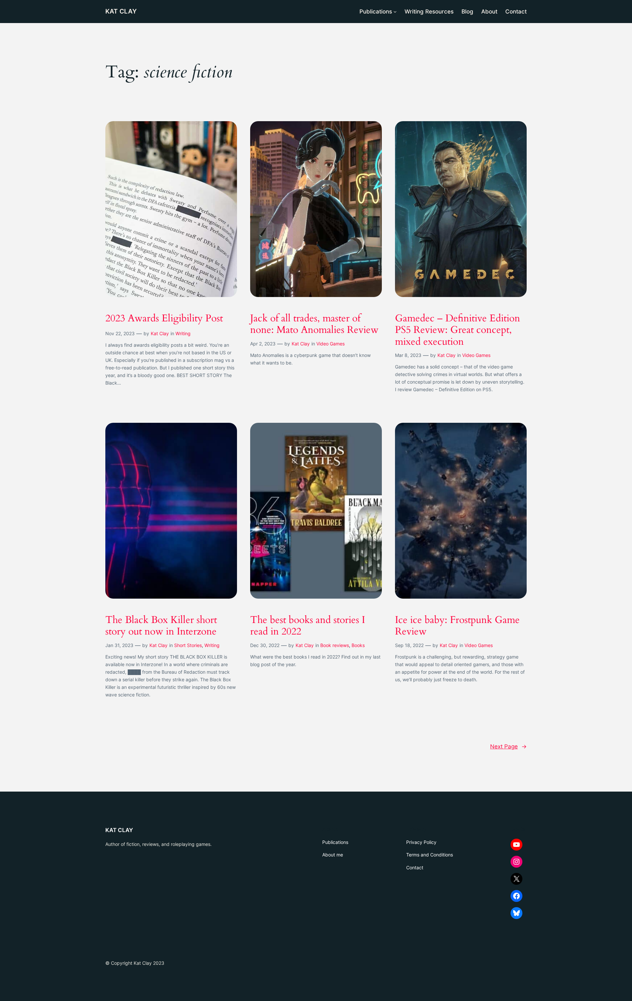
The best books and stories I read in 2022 (307, 626)
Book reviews (334, 645)
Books (358, 645)
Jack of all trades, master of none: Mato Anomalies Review (314, 324)
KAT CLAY (121, 11)
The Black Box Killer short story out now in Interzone (161, 626)
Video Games (330, 343)
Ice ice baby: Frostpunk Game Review (457, 626)
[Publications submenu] (395, 11)
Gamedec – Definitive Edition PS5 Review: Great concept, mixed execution (457, 330)
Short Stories (188, 645)
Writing (183, 333)
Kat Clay (160, 333)
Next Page (508, 746)
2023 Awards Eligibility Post (164, 319)
